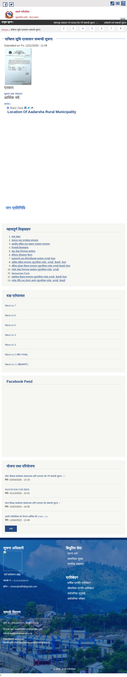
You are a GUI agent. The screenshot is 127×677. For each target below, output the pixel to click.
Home (5, 29)
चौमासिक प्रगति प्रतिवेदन (80, 588)
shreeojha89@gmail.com (23, 586)
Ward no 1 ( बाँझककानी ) (16, 364)
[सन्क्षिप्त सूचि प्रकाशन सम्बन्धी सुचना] (18, 66)
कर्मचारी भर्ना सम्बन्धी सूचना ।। (110, 22)
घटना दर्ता (72, 553)
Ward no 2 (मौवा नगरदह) (16, 354)
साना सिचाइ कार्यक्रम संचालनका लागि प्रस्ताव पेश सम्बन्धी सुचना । (32, 503)
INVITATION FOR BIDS (17, 489)
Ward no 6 (10, 315)
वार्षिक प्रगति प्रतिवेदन (79, 583)
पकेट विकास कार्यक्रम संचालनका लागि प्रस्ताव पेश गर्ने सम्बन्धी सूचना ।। (35, 476)
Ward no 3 (10, 344)
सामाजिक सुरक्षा (75, 558)
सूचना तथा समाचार (13, 93)
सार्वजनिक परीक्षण (76, 598)
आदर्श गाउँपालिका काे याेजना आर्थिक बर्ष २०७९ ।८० (26, 516)
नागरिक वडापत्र (75, 564)
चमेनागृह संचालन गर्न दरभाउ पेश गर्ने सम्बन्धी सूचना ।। (69, 22)
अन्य (11, 528)
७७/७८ (7, 103)
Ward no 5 (10, 325)
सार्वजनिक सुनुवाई (76, 593)
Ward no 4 (10, 335)
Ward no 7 (10, 305)
